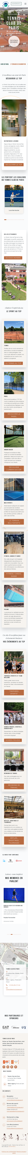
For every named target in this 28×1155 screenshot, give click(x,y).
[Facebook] (4, 1067)
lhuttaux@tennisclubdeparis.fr (15, 1128)
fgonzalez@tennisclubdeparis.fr (15, 1111)
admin (14, 1153)
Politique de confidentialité (9, 1151)
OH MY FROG (12, 1146)
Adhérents (16, 3)
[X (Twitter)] (7, 1067)
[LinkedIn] (15, 1067)
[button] (14, 959)
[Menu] (25, 4)
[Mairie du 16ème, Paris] (21, 1026)
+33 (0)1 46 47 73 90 (14, 985)
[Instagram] (11, 1067)
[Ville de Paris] (11, 1026)
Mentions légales (21, 1151)
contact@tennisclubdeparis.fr (14, 989)
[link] (14, 34)
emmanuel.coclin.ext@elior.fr (14, 1121)
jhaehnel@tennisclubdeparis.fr (15, 1107)
